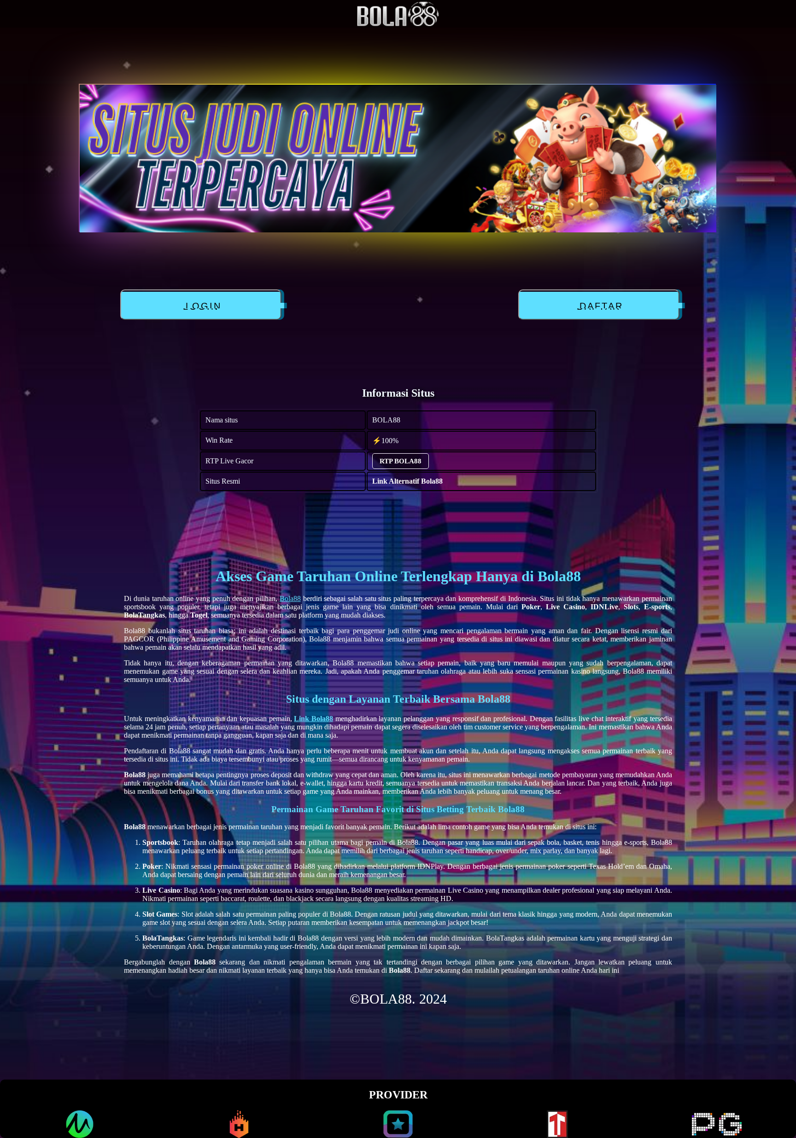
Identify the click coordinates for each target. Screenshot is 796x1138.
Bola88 (290, 598)
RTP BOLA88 (400, 461)
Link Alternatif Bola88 (407, 481)
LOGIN (199, 306)
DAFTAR (597, 306)
